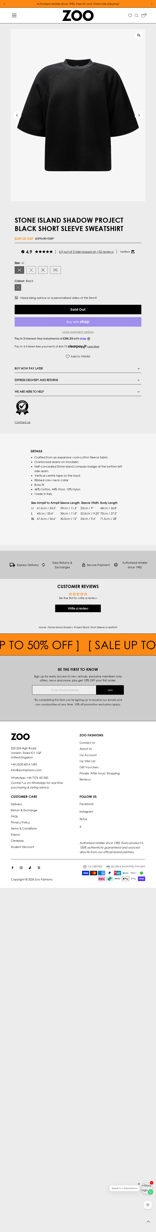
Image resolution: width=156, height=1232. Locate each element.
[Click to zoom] (139, 35)
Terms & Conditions (24, 828)
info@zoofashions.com (26, 770)
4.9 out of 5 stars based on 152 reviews (86, 252)
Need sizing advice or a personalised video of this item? (59, 298)
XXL (57, 270)
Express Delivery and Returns (36, 380)
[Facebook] (12, 867)
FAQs (14, 816)
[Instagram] (21, 867)
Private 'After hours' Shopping (100, 773)
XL (44, 270)
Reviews (85, 779)
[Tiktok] (30, 867)
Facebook (87, 804)
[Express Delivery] (12, 566)
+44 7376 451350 (37, 778)
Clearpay (17, 840)
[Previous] (17, 115)
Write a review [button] (78, 608)
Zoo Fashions (43, 879)
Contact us (22, 422)
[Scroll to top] (148, 1221)
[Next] (139, 115)
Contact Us (87, 743)
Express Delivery (28, 565)
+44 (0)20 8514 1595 (24, 764)
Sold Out (78, 309)
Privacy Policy (20, 822)
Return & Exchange (24, 810)
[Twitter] (39, 867)
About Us (86, 749)
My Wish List (87, 761)
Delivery (16, 804)
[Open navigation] (14, 15)
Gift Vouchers (89, 767)
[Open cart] (143, 15)
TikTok (83, 819)
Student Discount (22, 847)
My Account (88, 755)
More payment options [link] (78, 332)
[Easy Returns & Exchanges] (43, 566)
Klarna (15, 834)
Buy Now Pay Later (29, 368)
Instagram (86, 811)
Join (110, 690)
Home (42, 627)
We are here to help (29, 391)
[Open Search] (136, 15)
